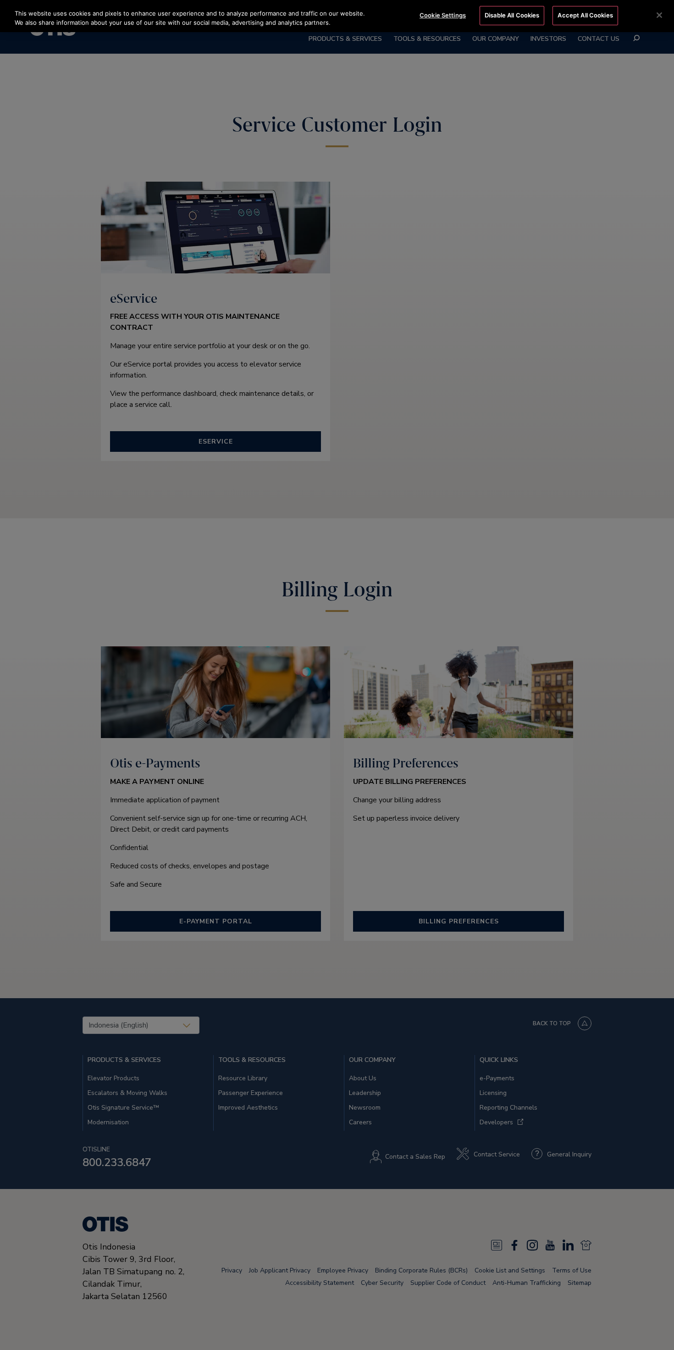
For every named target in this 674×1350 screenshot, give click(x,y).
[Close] (659, 15)
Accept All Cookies (585, 15)
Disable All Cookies (512, 15)
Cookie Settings (443, 15)
